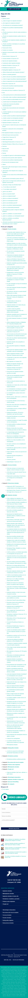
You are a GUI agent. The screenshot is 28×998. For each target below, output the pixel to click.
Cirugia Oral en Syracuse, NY (9, 137)
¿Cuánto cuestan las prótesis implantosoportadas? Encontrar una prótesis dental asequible (15, 310)
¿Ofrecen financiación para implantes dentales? (13, 72)
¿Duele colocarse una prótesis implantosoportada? (14, 76)
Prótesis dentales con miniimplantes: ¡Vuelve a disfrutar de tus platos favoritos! (15, 848)
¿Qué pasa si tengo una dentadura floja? (11, 184)
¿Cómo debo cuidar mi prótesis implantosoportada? (14, 97)
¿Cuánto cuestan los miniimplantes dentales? (12, 118)
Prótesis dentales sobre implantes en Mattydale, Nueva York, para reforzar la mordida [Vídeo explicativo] (16, 525)
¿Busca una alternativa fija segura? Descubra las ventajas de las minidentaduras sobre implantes (15, 727)
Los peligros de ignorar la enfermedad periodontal (13, 155)
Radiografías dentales (13, 747)
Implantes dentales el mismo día (16, 779)
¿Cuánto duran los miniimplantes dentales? (12, 101)
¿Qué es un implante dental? (9, 196)
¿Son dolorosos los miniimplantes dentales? (12, 25)
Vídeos (4, 164)
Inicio (3, 92)
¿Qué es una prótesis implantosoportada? (12, 205)
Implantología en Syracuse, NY (14, 461)
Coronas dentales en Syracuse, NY (10, 58)
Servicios (4, 146)
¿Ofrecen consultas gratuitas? (9, 74)
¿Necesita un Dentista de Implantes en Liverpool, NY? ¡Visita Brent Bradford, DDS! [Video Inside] (17, 239)
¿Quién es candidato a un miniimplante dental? (13, 215)
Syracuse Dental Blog (13, 781)
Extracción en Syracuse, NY (8, 83)
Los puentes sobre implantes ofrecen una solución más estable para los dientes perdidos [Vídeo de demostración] (16, 234)
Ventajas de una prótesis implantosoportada (12, 27)
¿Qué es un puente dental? (8, 193)
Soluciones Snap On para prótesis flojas (16, 600)
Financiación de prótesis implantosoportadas (12, 85)
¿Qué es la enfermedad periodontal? (10, 207)
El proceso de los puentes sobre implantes (12, 157)
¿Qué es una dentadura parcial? (9, 202)
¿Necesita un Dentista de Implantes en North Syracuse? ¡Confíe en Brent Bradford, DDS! (17, 588)
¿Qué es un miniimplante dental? (10, 200)
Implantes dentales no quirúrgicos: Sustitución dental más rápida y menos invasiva (16, 660)
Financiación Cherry (7, 47)
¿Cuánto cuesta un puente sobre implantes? (12, 120)
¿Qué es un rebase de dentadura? (10, 198)
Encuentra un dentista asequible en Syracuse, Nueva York (15, 857)
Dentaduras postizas (13, 756)
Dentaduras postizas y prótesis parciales (16, 759)
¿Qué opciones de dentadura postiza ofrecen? (13, 178)
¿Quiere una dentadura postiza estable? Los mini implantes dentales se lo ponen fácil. (16, 631)
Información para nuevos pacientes (10, 135)
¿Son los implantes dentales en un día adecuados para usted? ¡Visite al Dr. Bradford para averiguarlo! (16, 268)
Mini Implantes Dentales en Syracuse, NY (12, 132)
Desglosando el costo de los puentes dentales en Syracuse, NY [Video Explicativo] (15, 274)
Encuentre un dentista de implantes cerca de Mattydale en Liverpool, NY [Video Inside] (16, 279)
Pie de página (5, 789)
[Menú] (2, 3)
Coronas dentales (12, 465)
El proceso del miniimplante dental (10, 162)
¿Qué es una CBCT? (7, 191)
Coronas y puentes (11, 459)
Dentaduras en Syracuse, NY (9, 67)
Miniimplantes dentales (12, 744)
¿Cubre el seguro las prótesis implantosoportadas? (14, 79)
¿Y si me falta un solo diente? (9, 187)
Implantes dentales (12, 495)
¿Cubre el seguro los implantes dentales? (12, 20)
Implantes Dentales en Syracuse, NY (10, 65)
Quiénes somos (6, 18)
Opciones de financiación (8, 88)
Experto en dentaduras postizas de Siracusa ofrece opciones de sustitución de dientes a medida (17, 670)
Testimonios (5, 150)
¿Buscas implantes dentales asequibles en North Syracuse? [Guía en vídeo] (15, 844)
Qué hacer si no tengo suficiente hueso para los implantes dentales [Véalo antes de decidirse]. (17, 567)
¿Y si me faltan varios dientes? (9, 189)
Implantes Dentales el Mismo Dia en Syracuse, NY (14, 144)
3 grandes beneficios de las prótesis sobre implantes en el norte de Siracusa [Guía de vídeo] (16, 557)
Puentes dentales (12, 229)
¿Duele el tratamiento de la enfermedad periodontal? (14, 81)
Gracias (4, 153)
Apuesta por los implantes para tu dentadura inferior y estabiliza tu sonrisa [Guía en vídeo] (16, 516)
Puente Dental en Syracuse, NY (9, 56)
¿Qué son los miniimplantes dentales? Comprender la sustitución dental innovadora (16, 377)
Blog (3, 29)
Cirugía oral (10, 769)
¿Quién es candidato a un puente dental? (11, 213)
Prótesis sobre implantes (14, 764)
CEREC (9, 480)
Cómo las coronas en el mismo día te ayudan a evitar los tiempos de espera (16, 852)
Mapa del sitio (5, 148)
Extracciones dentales (13, 483)
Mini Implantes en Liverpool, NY (14, 361)
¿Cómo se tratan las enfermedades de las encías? (14, 99)
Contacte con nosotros (7, 50)
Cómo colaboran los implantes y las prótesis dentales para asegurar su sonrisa (15, 840)
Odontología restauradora (14, 777)
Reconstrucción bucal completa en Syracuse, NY (13, 90)
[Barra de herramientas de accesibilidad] (3, 496)
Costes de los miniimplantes (13, 738)
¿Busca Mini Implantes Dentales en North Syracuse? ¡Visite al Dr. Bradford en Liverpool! (16, 297)
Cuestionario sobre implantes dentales (11, 63)
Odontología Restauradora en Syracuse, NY (12, 141)
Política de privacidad (7, 139)
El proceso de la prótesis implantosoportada (12, 160)
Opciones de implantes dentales (9, 60)
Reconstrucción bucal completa (16, 762)
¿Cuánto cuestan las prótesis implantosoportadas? (14, 115)
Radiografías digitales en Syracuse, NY (11, 69)
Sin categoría (11, 784)
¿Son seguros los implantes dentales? (11, 23)
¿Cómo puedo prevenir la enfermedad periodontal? (14, 94)
